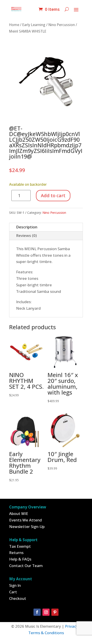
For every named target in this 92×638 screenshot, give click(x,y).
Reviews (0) (26, 235)
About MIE (18, 513)
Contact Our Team (26, 565)
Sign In (15, 585)
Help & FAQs (20, 559)
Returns (16, 552)
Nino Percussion (61, 24)
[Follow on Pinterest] (55, 612)
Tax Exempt (20, 546)
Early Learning (33, 24)
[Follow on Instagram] (46, 612)
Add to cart (53, 195)
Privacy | (73, 626)
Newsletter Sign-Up (27, 526)
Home (14, 24)
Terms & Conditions (46, 632)
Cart (13, 591)
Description (26, 227)
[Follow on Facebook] (37, 612)
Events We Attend (25, 520)
